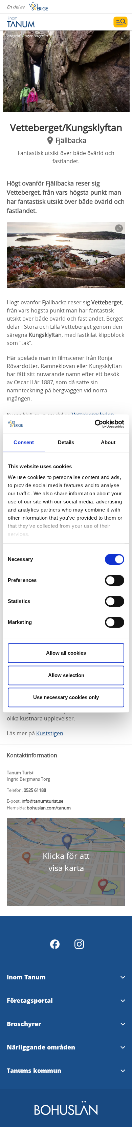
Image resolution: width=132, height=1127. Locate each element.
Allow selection (66, 675)
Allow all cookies (66, 653)
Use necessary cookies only (66, 697)
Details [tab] (66, 442)
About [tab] (108, 442)
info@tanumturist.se (42, 801)
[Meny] (120, 22)
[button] (66, 71)
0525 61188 (35, 790)
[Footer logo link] (66, 1114)
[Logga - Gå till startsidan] (30, 22)
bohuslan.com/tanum (49, 808)
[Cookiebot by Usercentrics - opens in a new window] (95, 423)
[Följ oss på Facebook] (54, 944)
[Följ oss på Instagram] (79, 944)
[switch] (114, 580)
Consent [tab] (24, 442)
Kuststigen (49, 733)
